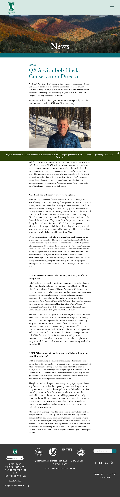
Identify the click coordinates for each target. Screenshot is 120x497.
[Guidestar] (81, 452)
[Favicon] (15, 452)
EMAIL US (98, 474)
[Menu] (111, 7)
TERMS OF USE (76, 460)
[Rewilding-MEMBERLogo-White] (67, 450)
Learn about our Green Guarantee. (60, 468)
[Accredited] (39, 452)
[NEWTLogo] (11, 7)
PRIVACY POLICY (60, 463)
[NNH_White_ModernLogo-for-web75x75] (53, 452)
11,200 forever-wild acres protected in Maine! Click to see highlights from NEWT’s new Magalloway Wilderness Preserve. (60, 156)
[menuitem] (111, 7)
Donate (115, 2)
